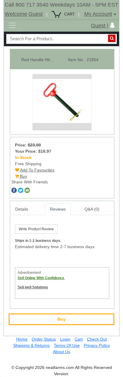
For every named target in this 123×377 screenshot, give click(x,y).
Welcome (16, 14)
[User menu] (112, 25)
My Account (98, 14)
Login (65, 339)
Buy (23, 176)
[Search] (112, 38)
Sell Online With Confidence (41, 278)
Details (21, 209)
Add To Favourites (36, 170)
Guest (35, 14)
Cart (79, 339)
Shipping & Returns (31, 345)
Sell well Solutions (33, 287)
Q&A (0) (91, 209)
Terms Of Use (67, 345)
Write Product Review (36, 229)
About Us (61, 351)
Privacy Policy (97, 345)
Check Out (97, 339)
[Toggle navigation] (12, 25)
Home (21, 339)
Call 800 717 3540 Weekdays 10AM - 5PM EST (61, 5)
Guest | (99, 26)
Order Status (44, 339)
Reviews (58, 209)
